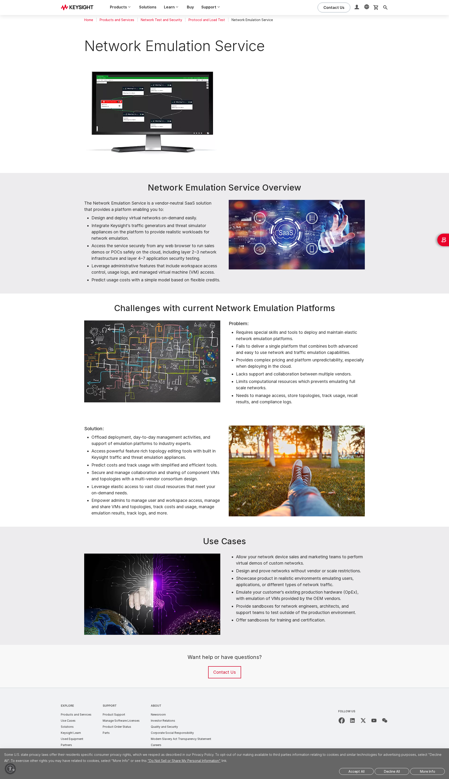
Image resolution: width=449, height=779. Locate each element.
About (156, 705)
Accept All (356, 771)
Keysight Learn (71, 733)
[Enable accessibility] (10, 768)
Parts (106, 733)
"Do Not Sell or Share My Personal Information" (184, 761)
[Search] (385, 7)
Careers (156, 745)
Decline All (392, 771)
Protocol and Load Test (206, 20)
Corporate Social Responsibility (172, 733)
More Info (427, 771)
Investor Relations (163, 720)
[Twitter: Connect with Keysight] (363, 720)
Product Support (114, 714)
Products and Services (117, 20)
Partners (66, 745)
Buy (190, 7)
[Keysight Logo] (79, 7)
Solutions (147, 7)
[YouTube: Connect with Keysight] (373, 720)
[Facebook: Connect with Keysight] (341, 720)
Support (110, 705)
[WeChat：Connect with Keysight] (384, 720)
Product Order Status (117, 726)
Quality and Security (164, 726)
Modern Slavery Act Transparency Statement (181, 739)
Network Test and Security (161, 20)
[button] (357, 7)
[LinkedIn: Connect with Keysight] (352, 720)
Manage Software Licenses (121, 720)
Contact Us (224, 672)
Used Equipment (72, 739)
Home (88, 20)
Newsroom (158, 714)
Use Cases (68, 720)
